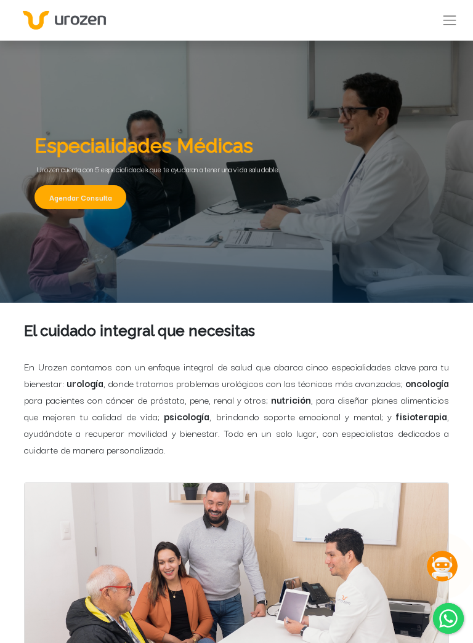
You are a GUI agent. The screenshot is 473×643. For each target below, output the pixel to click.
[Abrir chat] (442, 566)
